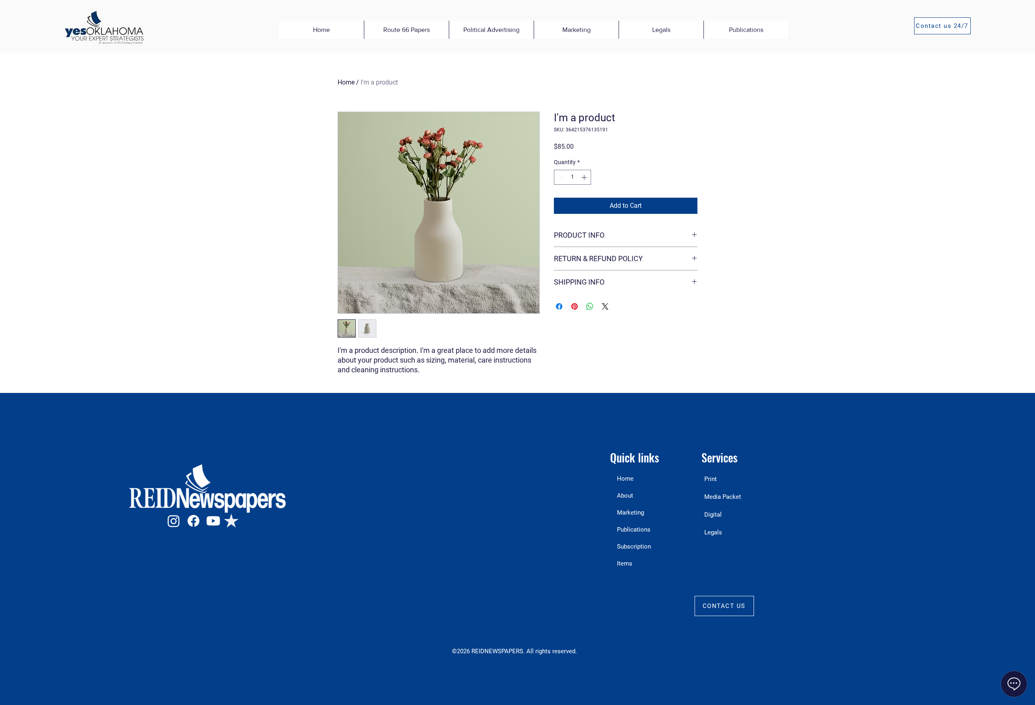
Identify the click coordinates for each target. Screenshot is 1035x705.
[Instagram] (174, 521)
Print (710, 479)
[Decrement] (560, 177)
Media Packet (722, 496)
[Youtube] (213, 521)
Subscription (634, 546)
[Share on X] (605, 306)
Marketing (630, 512)
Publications (634, 529)
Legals (713, 532)
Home (346, 82)
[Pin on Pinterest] (574, 306)
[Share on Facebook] (559, 306)
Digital (713, 514)
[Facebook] (193, 521)
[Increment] (585, 177)
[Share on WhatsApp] (590, 306)
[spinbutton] (572, 177)
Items (624, 563)
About (625, 495)
